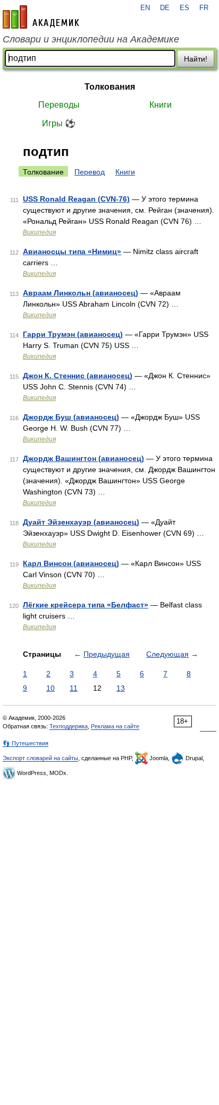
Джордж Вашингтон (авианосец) (83, 458)
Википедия (39, 232)
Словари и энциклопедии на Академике (91, 39)
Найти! (195, 59)
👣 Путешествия (25, 743)
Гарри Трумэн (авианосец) (73, 334)
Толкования (110, 86)
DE (165, 8)
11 (74, 688)
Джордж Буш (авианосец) (71, 417)
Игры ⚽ (58, 123)
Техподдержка (68, 726)
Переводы (59, 104)
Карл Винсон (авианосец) (71, 563)
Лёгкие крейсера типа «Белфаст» (85, 605)
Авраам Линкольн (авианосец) (80, 293)
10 (50, 688)
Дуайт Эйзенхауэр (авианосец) (81, 522)
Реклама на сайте (115, 726)
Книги (160, 104)
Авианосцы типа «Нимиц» (72, 251)
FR (203, 8)
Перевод (89, 172)
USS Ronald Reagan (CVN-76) (76, 199)
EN (145, 8)
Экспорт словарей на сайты (40, 758)
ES (184, 8)
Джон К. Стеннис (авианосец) (77, 375)
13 (120, 688)
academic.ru (41, 17)
